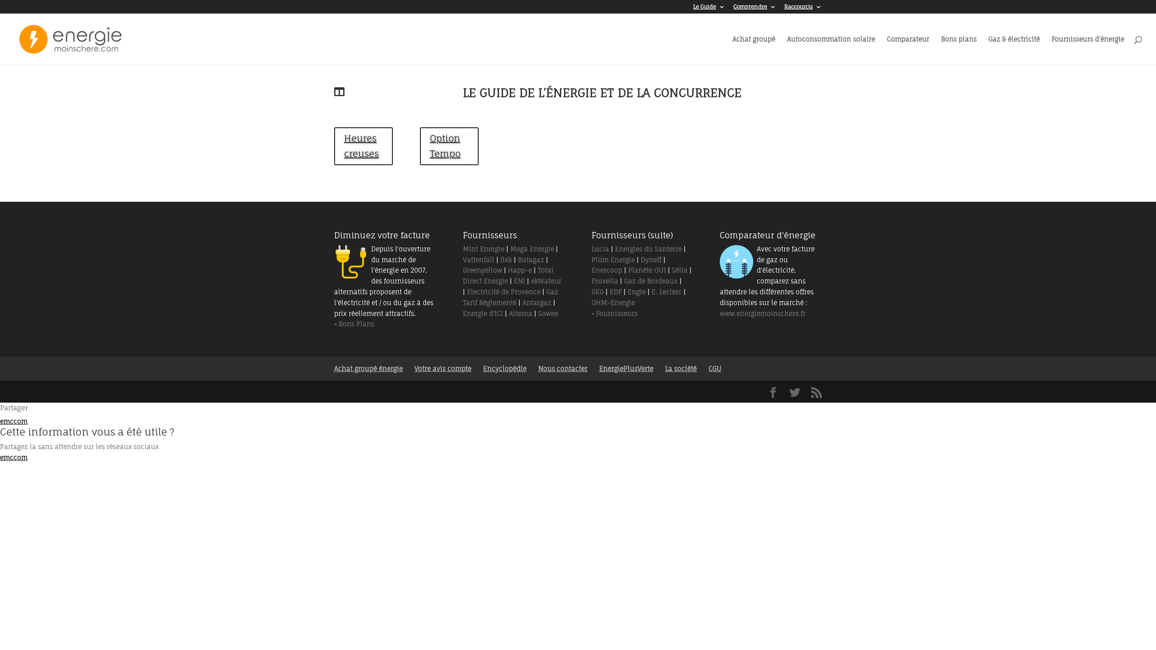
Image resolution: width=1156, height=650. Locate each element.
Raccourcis (798, 7)
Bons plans (959, 39)
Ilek (506, 260)
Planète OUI (647, 270)
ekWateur (546, 281)
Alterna (520, 313)
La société (681, 368)
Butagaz (531, 260)
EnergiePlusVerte (626, 368)
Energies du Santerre (648, 249)
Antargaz (536, 302)
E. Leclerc (667, 292)
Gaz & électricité (1014, 39)
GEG (598, 292)
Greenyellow (482, 270)
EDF (616, 292)
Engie (637, 292)
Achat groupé (753, 39)
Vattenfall (478, 260)
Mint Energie (483, 249)
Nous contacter (562, 368)
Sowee (548, 313)
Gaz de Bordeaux (651, 281)
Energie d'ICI (483, 313)
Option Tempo (445, 146)
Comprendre (750, 7)
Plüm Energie (613, 260)
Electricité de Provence (504, 292)
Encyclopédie (505, 368)
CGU (715, 368)
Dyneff (651, 260)
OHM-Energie (613, 302)
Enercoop (607, 270)
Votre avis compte (443, 368)
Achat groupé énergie (368, 368)
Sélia (680, 270)
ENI (519, 281)
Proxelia (605, 281)
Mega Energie (532, 249)
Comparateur (908, 39)
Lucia (600, 249)
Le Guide (704, 7)
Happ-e (520, 270)
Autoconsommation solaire (831, 39)
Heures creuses (361, 146)
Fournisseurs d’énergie (1088, 39)
